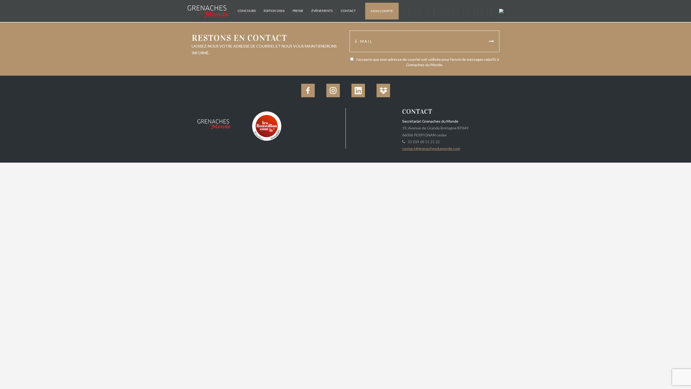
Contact (348, 11)
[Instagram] (333, 90)
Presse (298, 11)
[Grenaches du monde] (214, 123)
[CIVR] (266, 125)
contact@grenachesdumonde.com (431, 148)
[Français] (500, 10)
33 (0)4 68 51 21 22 (423, 141)
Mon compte (382, 11)
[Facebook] (308, 90)
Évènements (322, 11)
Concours (247, 11)
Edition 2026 (274, 11)
